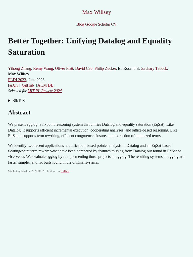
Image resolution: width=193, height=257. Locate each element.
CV (114, 24)
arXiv (13, 85)
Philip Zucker (105, 68)
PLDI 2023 (17, 80)
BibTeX (18, 100)
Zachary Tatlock (154, 68)
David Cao (83, 68)
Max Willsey (96, 12)
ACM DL (45, 85)
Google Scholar (97, 24)
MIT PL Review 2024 (45, 91)
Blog (80, 24)
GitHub (28, 85)
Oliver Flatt (64, 68)
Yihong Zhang (19, 68)
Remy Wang (43, 68)
